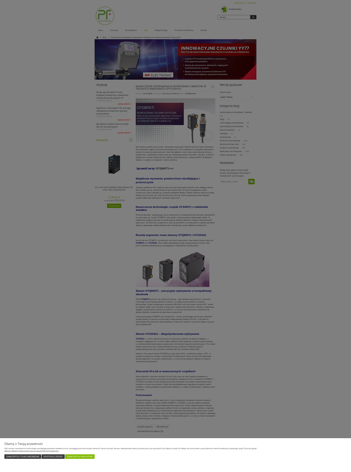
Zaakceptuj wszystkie (80, 456)
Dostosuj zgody (53, 456)
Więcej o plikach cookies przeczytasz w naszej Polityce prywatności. (31, 451)
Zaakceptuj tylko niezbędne (22, 456)
